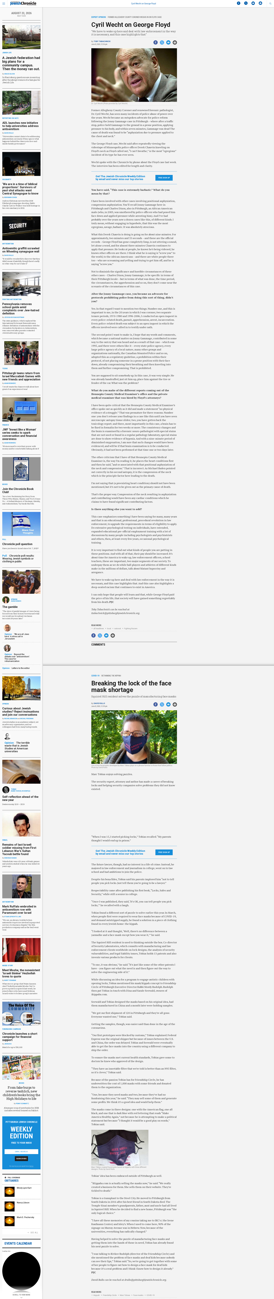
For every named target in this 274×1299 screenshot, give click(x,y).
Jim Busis (8, 1044)
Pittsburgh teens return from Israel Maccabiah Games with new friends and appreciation (21, 376)
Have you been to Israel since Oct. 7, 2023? (20, 548)
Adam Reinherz (10, 383)
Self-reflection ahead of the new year (20, 798)
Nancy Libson (23, 1202)
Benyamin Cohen (10, 197)
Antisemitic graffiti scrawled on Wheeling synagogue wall (20, 250)
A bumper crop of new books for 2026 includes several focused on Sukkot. (21, 1109)
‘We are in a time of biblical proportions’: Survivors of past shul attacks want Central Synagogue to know (20, 188)
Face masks (138, 1295)
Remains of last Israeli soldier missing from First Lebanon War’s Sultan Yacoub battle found (19, 849)
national (117, 628)
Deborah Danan (10, 858)
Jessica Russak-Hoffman (14, 317)
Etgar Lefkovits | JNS (12, 916)
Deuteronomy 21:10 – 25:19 (13, 804)
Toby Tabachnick (102, 41)
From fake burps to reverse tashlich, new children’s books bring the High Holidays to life (21, 1093)
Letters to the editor (21, 668)
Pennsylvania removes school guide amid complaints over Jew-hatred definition (20, 308)
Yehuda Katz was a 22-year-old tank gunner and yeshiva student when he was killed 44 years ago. (21, 863)
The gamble (10, 607)
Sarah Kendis (16, 601)
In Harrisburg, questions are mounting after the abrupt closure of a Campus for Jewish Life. (21, 80)
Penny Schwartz (22, 1103)
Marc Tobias (125, 1295)
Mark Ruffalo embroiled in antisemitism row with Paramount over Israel (19, 909)
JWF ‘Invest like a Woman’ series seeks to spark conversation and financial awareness (19, 434)
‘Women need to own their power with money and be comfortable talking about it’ (20, 447)
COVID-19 (150, 1295)
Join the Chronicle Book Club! (18, 490)
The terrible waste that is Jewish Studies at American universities (17, 747)
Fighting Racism (130, 628)
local (109, 628)
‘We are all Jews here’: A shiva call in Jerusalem (17, 636)
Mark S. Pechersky (25, 1217)
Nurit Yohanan (10, 980)
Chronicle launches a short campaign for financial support (19, 1037)
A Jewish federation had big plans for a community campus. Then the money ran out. (21, 63)
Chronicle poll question (17, 544)
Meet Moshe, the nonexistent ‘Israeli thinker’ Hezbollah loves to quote (21, 973)
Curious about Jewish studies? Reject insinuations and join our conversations (20, 711)
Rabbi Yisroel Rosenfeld (20, 791)
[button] (270, 3)
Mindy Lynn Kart (24, 1188)
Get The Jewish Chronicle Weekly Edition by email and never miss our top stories (120, 178)
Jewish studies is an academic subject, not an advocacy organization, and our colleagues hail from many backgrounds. (20, 724)
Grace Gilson (9, 74)
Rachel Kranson (10, 718)
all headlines (98, 628)
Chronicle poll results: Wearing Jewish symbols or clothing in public (18, 558)
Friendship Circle (110, 1295)
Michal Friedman (26, 718)
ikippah (96, 1295)
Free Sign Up (164, 178)
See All (34, 1232)
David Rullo (99, 703)
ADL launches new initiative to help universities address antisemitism (20, 126)
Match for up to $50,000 (12, 1047)
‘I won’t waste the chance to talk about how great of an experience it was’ (20, 387)
